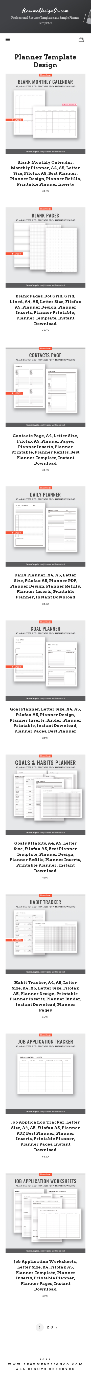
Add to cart (45, 113)
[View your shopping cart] (81, 39)
